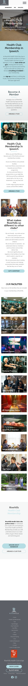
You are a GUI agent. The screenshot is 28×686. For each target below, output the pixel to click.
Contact (15, 645)
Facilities (20, 7)
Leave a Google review (15, 647)
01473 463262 (14, 670)
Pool (15, 638)
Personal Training (15, 636)
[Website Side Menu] (24, 3)
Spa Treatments (14, 626)
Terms (5, 673)
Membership (8, 7)
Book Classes (14, 666)
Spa (15, 7)
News (15, 643)
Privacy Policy (12, 673)
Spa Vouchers (15, 630)
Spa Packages (15, 624)
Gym (15, 632)
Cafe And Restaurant (14, 641)
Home (14, 617)
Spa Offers (14, 628)
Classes (14, 634)
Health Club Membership (14, 619)
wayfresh (24, 673)
